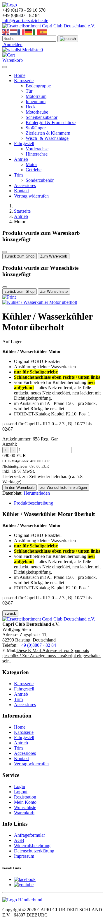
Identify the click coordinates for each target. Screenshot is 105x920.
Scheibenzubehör (41, 117)
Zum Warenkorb (53, 256)
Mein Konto (25, 802)
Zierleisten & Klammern (48, 133)
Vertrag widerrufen (31, 195)
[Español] (44, 31)
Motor (31, 164)
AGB (19, 840)
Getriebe (33, 169)
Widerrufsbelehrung (32, 845)
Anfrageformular (29, 835)
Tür (29, 91)
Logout (20, 791)
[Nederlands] (14, 31)
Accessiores (25, 185)
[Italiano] (36, 31)
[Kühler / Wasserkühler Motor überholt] (39, 302)
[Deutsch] (29, 31)
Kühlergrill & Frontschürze (51, 122)
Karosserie (24, 80)
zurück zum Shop (19, 256)
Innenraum (36, 101)
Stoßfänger (36, 127)
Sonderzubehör (40, 180)
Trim (18, 174)
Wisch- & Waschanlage (47, 138)
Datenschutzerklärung (34, 850)
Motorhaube (37, 112)
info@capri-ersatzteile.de (25, 20)
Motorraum (36, 96)
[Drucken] (9, 297)
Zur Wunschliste (54, 291)
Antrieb (21, 159)
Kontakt (21, 190)
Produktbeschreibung (33, 502)
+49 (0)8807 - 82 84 (37, 645)
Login (19, 786)
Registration (25, 796)
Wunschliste (25, 807)
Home (19, 75)
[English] (6, 31)
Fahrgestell (24, 143)
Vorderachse (37, 148)
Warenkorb (24, 812)
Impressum (24, 856)
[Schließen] (4, 252)
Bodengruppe (38, 85)
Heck (31, 106)
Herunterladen (37, 493)
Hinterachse (37, 153)
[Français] (21, 31)
